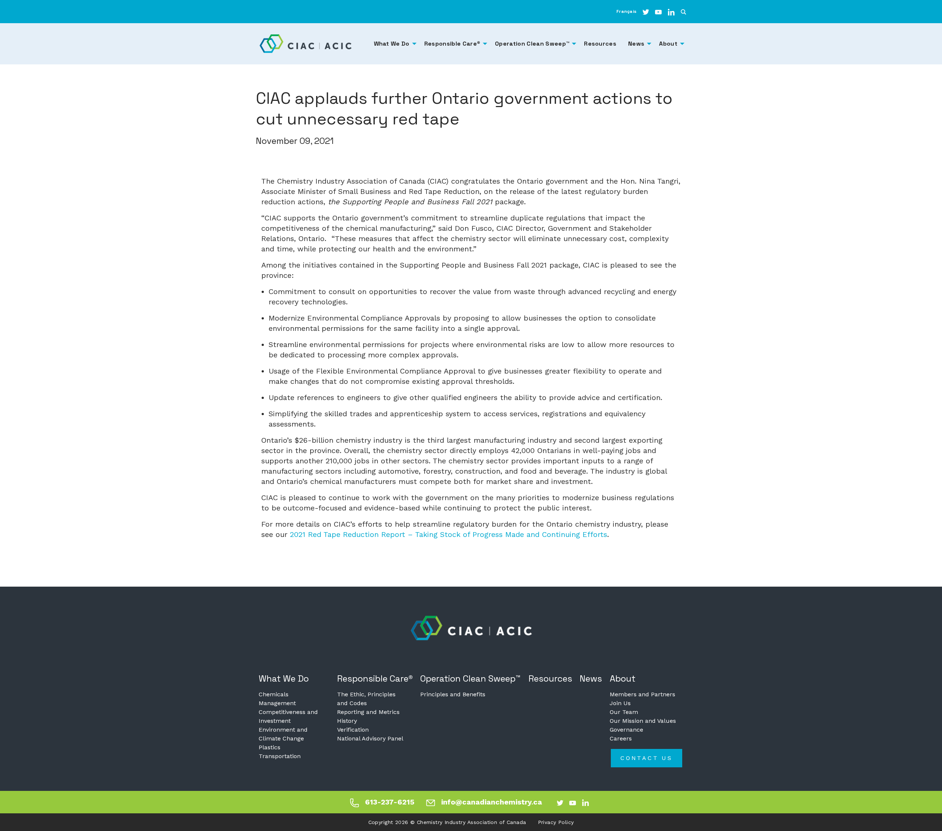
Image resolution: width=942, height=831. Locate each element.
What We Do (284, 678)
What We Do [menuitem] (392, 43)
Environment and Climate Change (283, 734)
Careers (621, 738)
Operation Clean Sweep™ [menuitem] (532, 43)
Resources (550, 678)
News (591, 678)
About (622, 678)
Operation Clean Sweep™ (470, 678)
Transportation (280, 756)
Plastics (269, 747)
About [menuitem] (668, 43)
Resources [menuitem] (600, 43)
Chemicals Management (277, 699)
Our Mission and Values (643, 720)
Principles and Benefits (452, 694)
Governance (626, 729)
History (347, 720)
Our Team (624, 711)
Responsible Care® (375, 678)
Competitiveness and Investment (288, 716)
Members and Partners (642, 694)
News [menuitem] (636, 43)
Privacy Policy (556, 822)
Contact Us (646, 757)
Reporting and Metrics (368, 711)
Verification (353, 729)
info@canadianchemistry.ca (491, 802)
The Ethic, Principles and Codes (366, 699)
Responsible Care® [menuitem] (452, 43)
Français (626, 11)
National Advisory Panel (370, 738)
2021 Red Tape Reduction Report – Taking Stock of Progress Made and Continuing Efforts (448, 534)
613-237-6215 (389, 802)
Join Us (620, 703)
